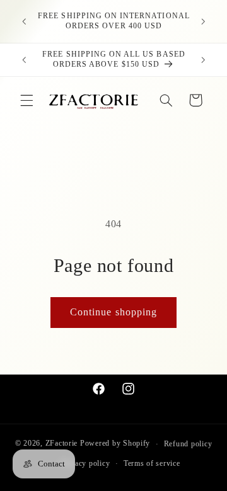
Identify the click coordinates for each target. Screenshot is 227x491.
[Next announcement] (203, 21)
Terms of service (152, 463)
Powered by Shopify (115, 444)
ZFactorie (61, 444)
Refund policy (188, 444)
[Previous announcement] (24, 21)
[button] (26, 100)
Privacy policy (85, 463)
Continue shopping (113, 312)
